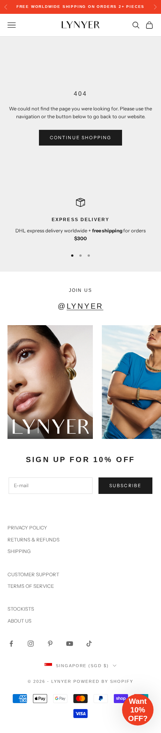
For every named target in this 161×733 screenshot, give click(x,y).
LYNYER (85, 306)
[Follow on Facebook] (11, 643)
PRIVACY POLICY (27, 528)
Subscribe (125, 485)
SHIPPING (19, 551)
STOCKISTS (20, 609)
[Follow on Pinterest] (50, 643)
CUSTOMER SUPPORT (33, 574)
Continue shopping (81, 137)
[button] (138, 710)
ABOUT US (19, 621)
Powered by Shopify (103, 681)
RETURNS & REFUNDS (33, 540)
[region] (80, 220)
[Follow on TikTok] (89, 643)
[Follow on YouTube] (69, 643)
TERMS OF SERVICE (30, 586)
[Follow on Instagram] (30, 643)
